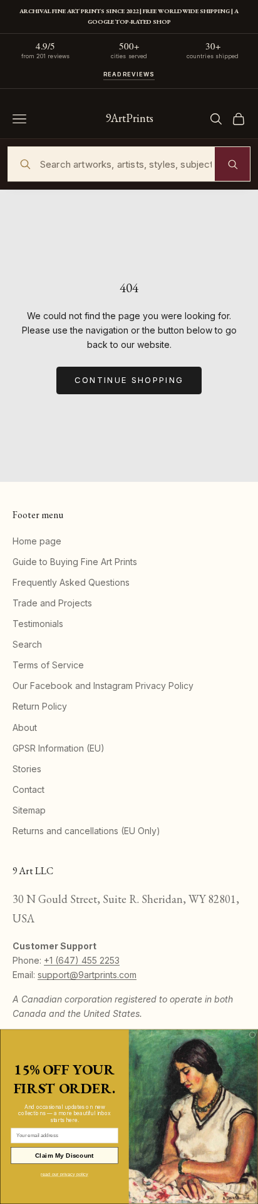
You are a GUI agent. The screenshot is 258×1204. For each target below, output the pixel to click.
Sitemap (29, 810)
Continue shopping (129, 380)
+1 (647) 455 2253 (82, 960)
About (25, 727)
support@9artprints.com (87, 974)
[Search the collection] (232, 164)
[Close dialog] (252, 1035)
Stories (27, 768)
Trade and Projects (52, 603)
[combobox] (129, 164)
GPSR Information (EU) (59, 748)
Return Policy (40, 706)
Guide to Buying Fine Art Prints (75, 561)
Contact (28, 789)
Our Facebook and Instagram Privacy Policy (103, 685)
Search (27, 644)
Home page (37, 541)
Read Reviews (129, 74)
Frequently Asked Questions (71, 582)
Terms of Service (48, 665)
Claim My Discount (64, 1155)
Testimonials (38, 623)
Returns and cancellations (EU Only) (86, 830)
